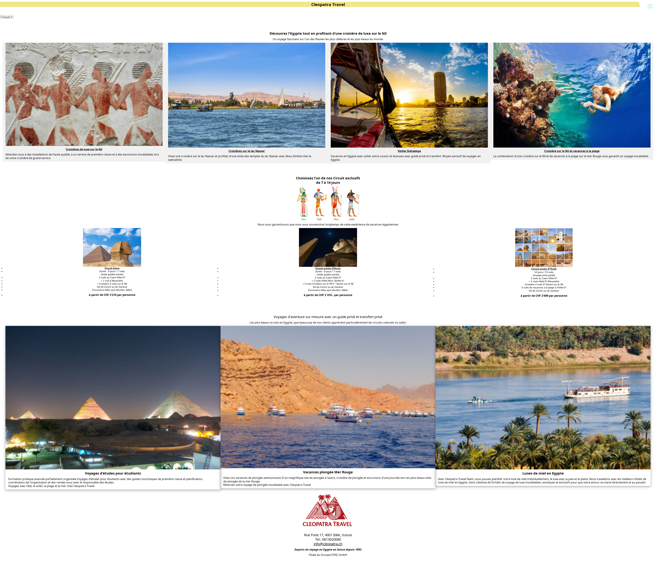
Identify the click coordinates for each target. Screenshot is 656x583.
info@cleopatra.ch (328, 543)
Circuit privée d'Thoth (544, 269)
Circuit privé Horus (259, 408)
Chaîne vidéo (256, 471)
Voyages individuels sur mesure (266, 463)
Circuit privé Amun (258, 384)
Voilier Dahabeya (258, 368)
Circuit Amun (112, 268)
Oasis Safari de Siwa (260, 447)
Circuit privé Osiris (258, 423)
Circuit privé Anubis (259, 392)
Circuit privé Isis (257, 416)
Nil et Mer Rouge (258, 376)
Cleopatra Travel (328, 4)
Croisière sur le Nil (259, 353)
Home (252, 345)
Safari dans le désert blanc (263, 455)
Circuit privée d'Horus (328, 268)
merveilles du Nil (257, 360)
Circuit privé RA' (257, 431)
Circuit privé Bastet (259, 400)
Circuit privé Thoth (259, 439)
